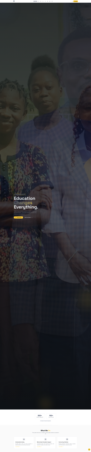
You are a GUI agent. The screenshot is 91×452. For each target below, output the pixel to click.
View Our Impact (28, 217)
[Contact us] (89, 450)
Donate (76, 1)
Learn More (17, 446)
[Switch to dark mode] (72, 1)
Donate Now (19, 217)
